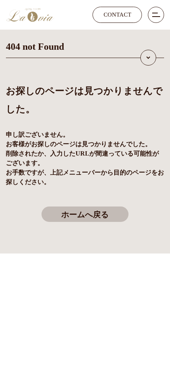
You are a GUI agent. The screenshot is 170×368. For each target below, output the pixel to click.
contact (117, 14)
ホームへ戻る (85, 214)
